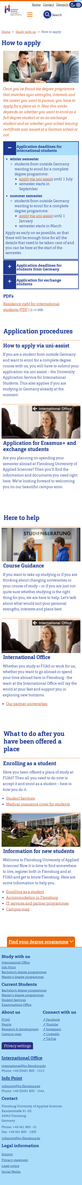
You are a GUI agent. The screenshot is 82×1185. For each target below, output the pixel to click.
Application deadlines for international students (39, 148)
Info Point (9, 967)
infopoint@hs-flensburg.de (21, 1086)
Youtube (52, 1024)
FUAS (6, 1019)
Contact (48, 5)
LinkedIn (53, 1034)
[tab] (41, 148)
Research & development (20, 1029)
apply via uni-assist (36, 179)
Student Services (14, 1000)
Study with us (26, 32)
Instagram (53, 1029)
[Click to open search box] (47, 14)
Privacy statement (15, 1160)
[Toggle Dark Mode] (75, 5)
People (6, 1024)
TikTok (51, 1039)
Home (36, 5)
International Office (16, 962)
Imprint (7, 1154)
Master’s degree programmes (23, 977)
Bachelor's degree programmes (24, 972)
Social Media (11, 1172)
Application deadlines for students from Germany (39, 267)
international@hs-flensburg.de (24, 1066)
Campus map (11, 1034)
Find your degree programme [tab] (38, 942)
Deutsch (62, 5)
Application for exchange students (39, 282)
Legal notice (10, 1166)
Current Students (19, 984)
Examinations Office (16, 1005)
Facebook (53, 1019)
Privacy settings (17, 1045)
